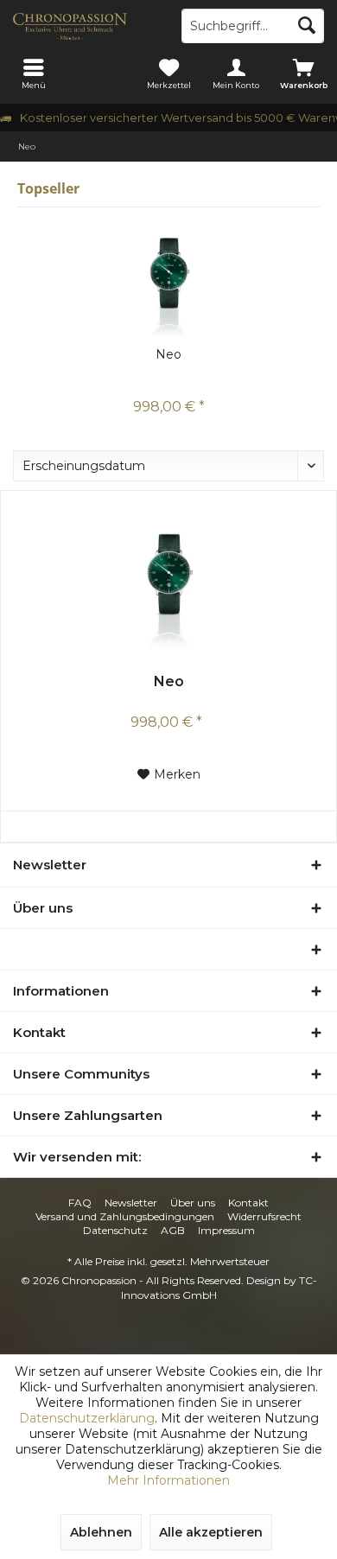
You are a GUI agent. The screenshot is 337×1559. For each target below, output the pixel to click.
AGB (173, 1230)
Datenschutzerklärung (87, 1418)
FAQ (80, 1202)
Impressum (226, 1230)
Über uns (192, 1202)
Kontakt (248, 1202)
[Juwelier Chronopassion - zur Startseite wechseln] (84, 26)
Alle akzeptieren (211, 1532)
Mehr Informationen (168, 1480)
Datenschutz (115, 1230)
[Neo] (168, 276)
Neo (168, 354)
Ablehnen (101, 1532)
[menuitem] (33, 73)
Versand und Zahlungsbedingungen (124, 1216)
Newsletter (131, 1202)
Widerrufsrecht (264, 1216)
